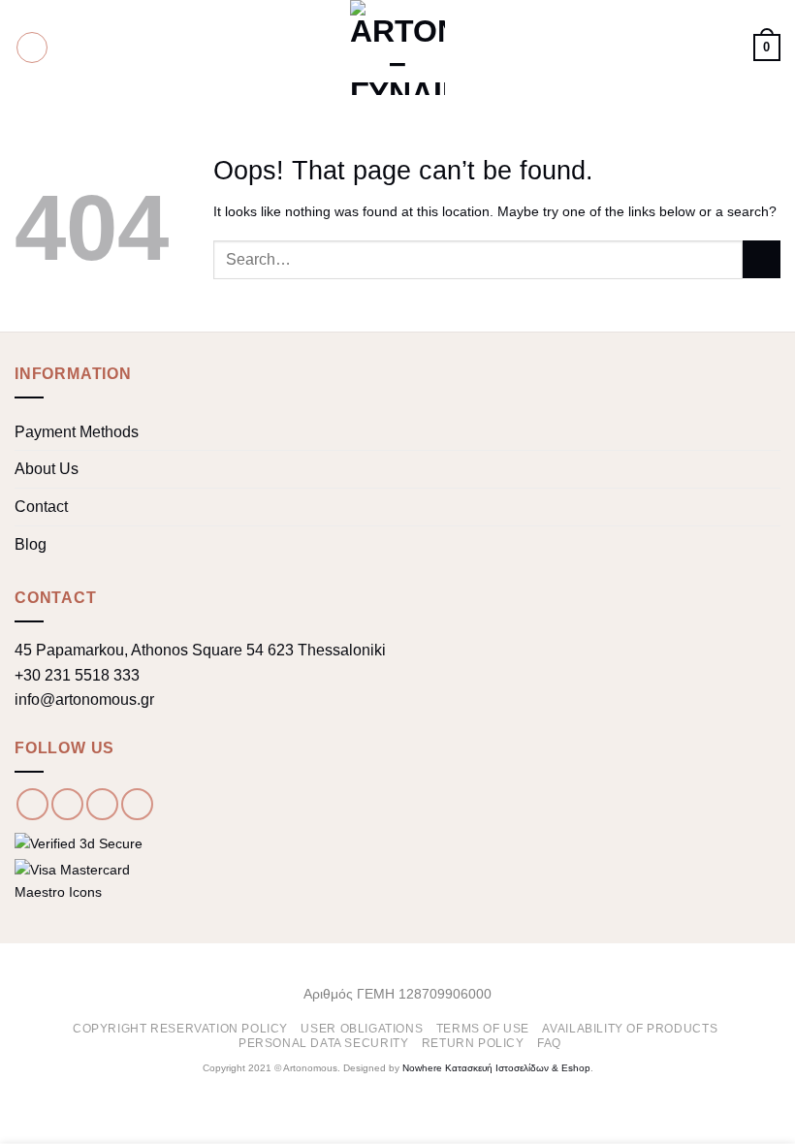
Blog (31, 544)
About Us (47, 469)
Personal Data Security (323, 1043)
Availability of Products (629, 1028)
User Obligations (362, 1028)
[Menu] (32, 47)
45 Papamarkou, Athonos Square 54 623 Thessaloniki (200, 650)
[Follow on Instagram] (67, 804)
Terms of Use (482, 1028)
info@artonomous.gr (84, 699)
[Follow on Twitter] (102, 804)
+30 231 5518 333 (77, 675)
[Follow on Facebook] (32, 804)
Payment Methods (77, 432)
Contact (41, 506)
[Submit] (761, 259)
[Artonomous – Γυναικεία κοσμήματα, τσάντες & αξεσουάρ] (397, 47)
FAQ (549, 1043)
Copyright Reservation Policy (180, 1028)
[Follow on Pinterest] (137, 804)
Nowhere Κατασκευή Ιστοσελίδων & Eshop (496, 1068)
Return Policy (473, 1043)
